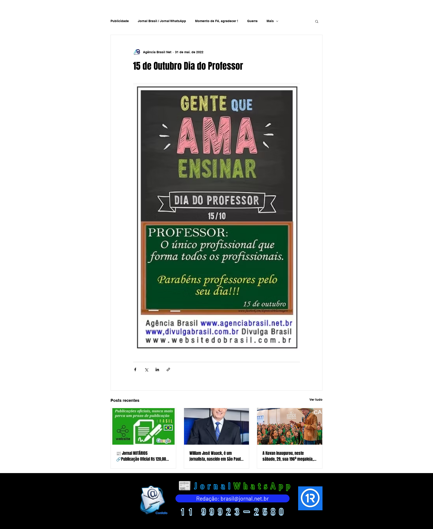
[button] (317, 21)
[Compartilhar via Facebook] (135, 369)
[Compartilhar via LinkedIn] (157, 369)
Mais (270, 21)
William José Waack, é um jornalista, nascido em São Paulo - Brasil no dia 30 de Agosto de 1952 (216, 456)
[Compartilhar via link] (168, 369)
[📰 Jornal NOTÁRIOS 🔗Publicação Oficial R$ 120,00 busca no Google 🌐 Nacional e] (143, 426)
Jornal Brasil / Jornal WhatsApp (162, 21)
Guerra (252, 21)
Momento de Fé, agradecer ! (216, 21)
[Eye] (153, 500)
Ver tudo (315, 399)
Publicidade (120, 21)
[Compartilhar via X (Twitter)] (146, 369)
